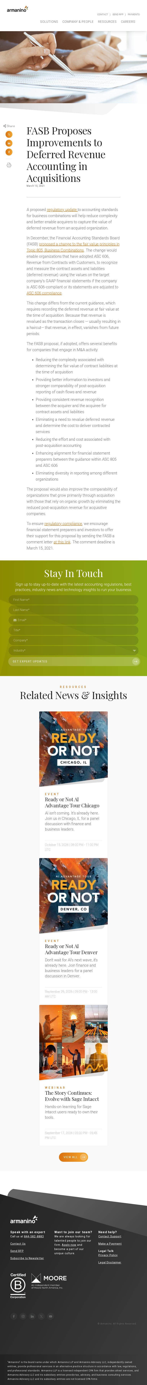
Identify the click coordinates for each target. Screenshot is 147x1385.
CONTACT (102, 14)
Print (9, 163)
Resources (107, 22)
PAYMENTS (134, 14)
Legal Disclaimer (109, 1262)
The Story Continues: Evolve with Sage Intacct (72, 1095)
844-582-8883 (34, 1236)
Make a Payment (110, 1243)
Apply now (69, 1244)
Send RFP (17, 1251)
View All (71, 1157)
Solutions (49, 22)
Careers (128, 22)
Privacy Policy (108, 1255)
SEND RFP (118, 14)
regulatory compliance (63, 523)
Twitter (9, 134)
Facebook (9, 152)
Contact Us (18, 1243)
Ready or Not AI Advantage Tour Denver (71, 949)
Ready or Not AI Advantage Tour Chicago (72, 802)
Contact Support (109, 1236)
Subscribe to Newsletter (27, 1258)
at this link (62, 542)
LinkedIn (9, 143)
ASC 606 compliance (44, 293)
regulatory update (62, 209)
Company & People (78, 22)
